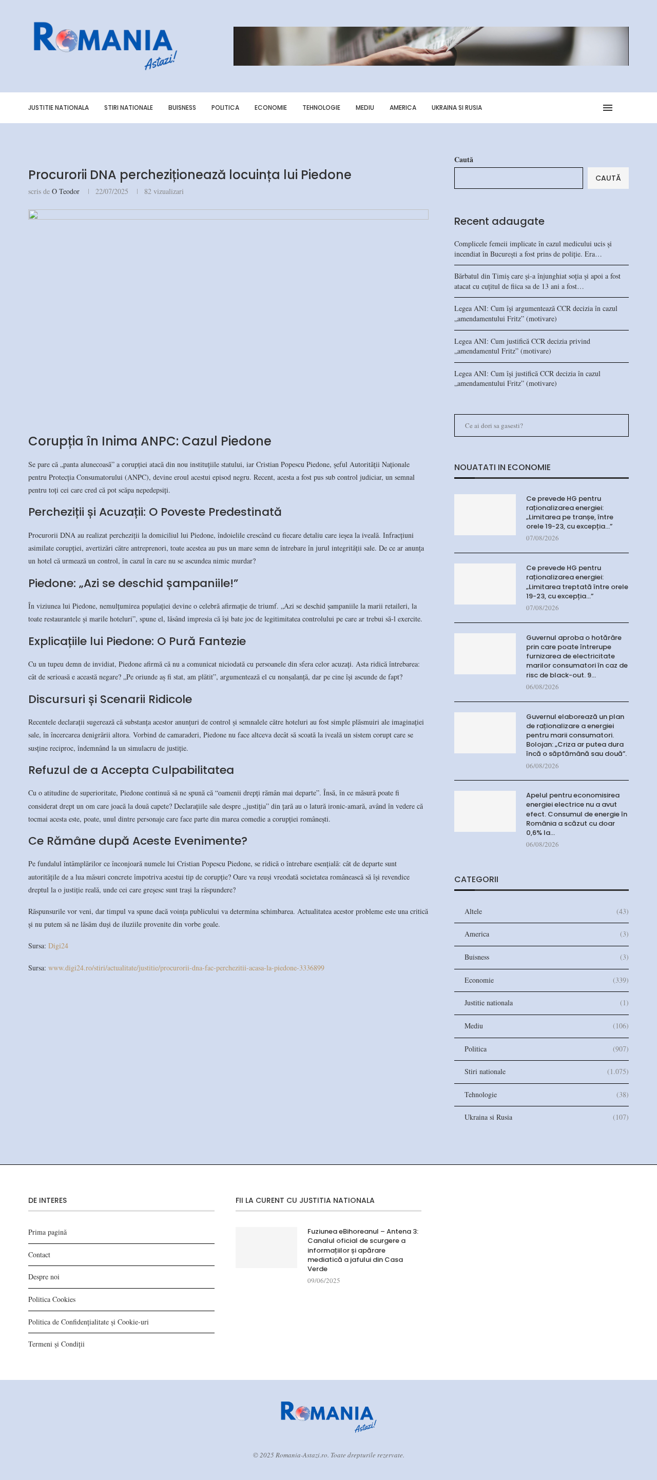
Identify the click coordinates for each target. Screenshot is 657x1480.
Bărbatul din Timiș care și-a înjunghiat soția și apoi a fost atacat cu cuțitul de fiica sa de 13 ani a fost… (537, 281)
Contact (39, 1254)
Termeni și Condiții (56, 1344)
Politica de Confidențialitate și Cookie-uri (88, 1322)
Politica (225, 107)
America (403, 107)
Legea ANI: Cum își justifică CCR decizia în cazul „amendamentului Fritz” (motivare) (527, 378)
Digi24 (58, 945)
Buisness (182, 107)
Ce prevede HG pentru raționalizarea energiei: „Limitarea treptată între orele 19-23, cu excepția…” (577, 582)
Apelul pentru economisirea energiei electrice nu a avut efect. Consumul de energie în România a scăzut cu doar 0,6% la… (576, 814)
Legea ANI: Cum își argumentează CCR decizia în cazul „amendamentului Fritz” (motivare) (535, 313)
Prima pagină (47, 1232)
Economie (271, 107)
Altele (547, 911)
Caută (463, 159)
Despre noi (44, 1276)
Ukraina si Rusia (457, 107)
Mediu (365, 107)
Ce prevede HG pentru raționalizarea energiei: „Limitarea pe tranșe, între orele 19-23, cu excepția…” (569, 513)
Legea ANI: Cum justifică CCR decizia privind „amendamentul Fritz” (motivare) (522, 346)
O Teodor (66, 191)
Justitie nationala (58, 107)
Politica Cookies (51, 1299)
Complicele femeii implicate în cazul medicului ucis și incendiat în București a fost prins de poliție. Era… (533, 249)
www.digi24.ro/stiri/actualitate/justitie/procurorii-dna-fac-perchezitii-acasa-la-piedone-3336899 (186, 967)
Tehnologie (321, 107)
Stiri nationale (128, 107)
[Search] (624, 108)
